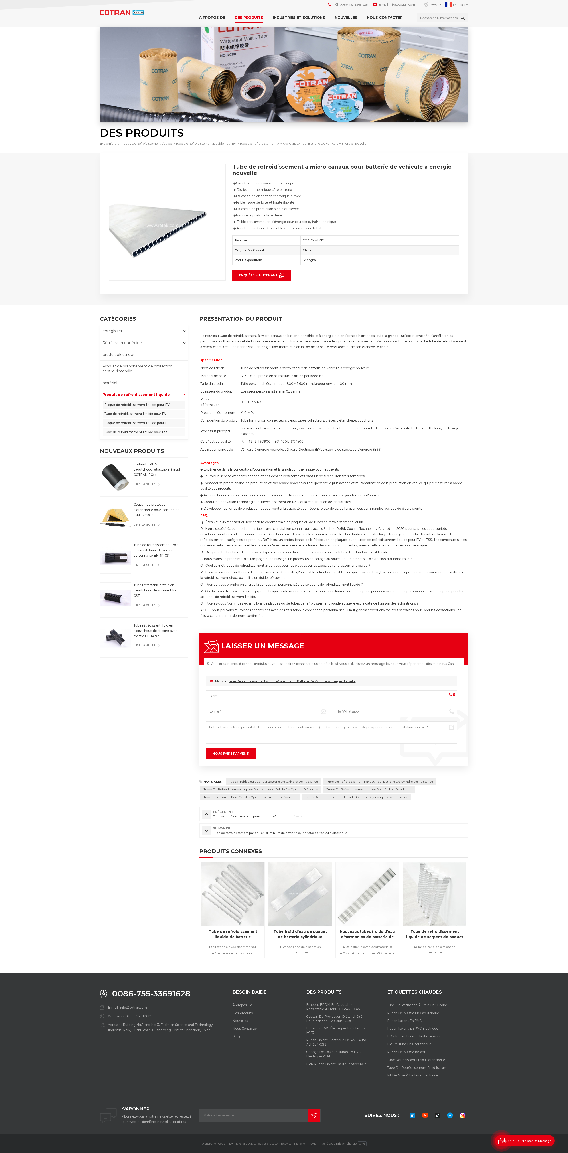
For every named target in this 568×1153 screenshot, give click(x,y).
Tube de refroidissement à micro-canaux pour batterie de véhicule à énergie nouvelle (292, 681)
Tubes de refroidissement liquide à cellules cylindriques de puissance (356, 797)
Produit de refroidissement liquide (146, 143)
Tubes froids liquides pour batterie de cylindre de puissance (273, 781)
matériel (110, 383)
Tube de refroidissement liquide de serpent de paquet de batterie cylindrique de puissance (434, 934)
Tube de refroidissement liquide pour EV (135, 414)
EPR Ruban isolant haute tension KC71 (336, 1064)
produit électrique (119, 354)
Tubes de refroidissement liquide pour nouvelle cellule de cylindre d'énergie (261, 789)
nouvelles (346, 18)
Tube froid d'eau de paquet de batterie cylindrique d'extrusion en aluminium (300, 934)
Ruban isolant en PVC (404, 1021)
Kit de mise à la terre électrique (412, 1075)
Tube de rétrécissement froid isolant (416, 1068)
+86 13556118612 (138, 1016)
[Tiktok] (437, 1115)
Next (476, 911)
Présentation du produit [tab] (240, 319)
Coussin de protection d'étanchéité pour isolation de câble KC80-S (156, 509)
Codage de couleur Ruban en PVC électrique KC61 (333, 1054)
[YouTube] (425, 1115)
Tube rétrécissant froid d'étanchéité (416, 1060)
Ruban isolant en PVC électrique (412, 1029)
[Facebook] (450, 1115)
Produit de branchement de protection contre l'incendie (138, 368)
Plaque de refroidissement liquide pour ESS (137, 423)
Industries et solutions (299, 18)
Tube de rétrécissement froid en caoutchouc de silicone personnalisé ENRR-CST (156, 550)
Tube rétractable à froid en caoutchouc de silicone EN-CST (155, 590)
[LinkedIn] (412, 1115)
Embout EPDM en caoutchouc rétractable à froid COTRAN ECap (157, 469)
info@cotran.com (402, 4)
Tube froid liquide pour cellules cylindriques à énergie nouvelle (250, 797)
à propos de (212, 18)
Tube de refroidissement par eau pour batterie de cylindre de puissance (380, 781)
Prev (191, 911)
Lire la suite (145, 484)
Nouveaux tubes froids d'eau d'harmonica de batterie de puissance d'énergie (367, 934)
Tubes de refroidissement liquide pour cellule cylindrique (369, 789)
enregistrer (112, 331)
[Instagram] (462, 1115)
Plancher (300, 1143)
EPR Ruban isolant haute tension (413, 1036)
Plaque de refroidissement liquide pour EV (137, 405)
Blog (236, 1036)
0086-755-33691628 (354, 4)
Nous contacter (384, 18)
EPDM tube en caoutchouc (409, 1044)
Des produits (249, 18)
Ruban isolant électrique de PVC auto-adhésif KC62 (336, 1042)
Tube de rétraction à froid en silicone (417, 1005)
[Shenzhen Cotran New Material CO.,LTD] (122, 12)
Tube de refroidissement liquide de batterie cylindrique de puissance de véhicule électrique (232, 934)
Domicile (110, 143)
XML (313, 1143)
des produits (243, 1013)
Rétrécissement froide (122, 343)
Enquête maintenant (258, 275)
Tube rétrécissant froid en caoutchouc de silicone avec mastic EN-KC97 (155, 630)
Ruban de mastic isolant (406, 1052)
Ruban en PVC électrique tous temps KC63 (335, 1030)
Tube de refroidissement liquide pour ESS (136, 432)
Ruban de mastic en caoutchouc (413, 1013)
